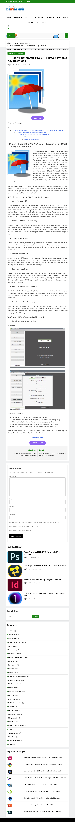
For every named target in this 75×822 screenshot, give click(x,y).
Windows (11, 744)
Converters (11, 646)
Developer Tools (13, 661)
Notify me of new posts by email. (21, 530)
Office (65, 17)
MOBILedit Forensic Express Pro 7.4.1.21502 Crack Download (43, 757)
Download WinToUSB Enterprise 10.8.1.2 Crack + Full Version (43, 764)
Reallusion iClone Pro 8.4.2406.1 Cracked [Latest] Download (42, 791)
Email (11, 507)
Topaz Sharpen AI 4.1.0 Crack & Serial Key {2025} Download (42, 798)
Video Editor (12, 737)
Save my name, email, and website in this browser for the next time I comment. (36, 522)
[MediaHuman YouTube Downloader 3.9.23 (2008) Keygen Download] (48, 36)
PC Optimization (13, 718)
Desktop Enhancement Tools (17, 657)
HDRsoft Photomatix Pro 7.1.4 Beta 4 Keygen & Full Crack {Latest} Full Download (38, 130)
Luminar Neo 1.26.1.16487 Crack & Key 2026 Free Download (42, 771)
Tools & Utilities (13, 733)
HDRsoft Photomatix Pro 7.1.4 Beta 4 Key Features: (32, 132)
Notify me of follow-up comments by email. (25, 526)
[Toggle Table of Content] (9, 128)
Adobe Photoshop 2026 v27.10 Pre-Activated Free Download (42, 811)
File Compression (13, 684)
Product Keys (33, 22)
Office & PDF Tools (14, 714)
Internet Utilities (13, 699)
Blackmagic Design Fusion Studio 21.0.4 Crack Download (45, 566)
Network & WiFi (13, 710)
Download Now (37, 437)
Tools (10, 729)
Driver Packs (12, 669)
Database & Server (13, 654)
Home (9, 17)
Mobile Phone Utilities (15, 703)
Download (37, 118)
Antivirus (50, 17)
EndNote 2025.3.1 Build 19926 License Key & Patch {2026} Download (45, 778)
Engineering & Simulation (16, 680)
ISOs (58, 17)
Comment (13, 476)
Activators (39, 17)
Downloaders (12, 665)
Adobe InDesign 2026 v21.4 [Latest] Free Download (42, 580)
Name (11, 499)
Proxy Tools (12, 722)
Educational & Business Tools (17, 676)
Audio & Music (12, 638)
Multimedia (11, 706)
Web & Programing (14, 741)
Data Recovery (12, 650)
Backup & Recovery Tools (16, 642)
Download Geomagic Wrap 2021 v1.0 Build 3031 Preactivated (42, 805)
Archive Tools (12, 635)
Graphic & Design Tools (16, 53)
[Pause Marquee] (66, 35)
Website (12, 514)
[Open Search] (8, 26)
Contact (44, 22)
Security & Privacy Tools (15, 725)
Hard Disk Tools (13, 695)
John (10, 65)
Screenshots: (29, 137)
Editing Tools (12, 672)
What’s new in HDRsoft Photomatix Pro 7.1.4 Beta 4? (35, 134)
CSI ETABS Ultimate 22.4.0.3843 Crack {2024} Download (41, 784)
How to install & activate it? (32, 139)
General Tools (20, 17)
